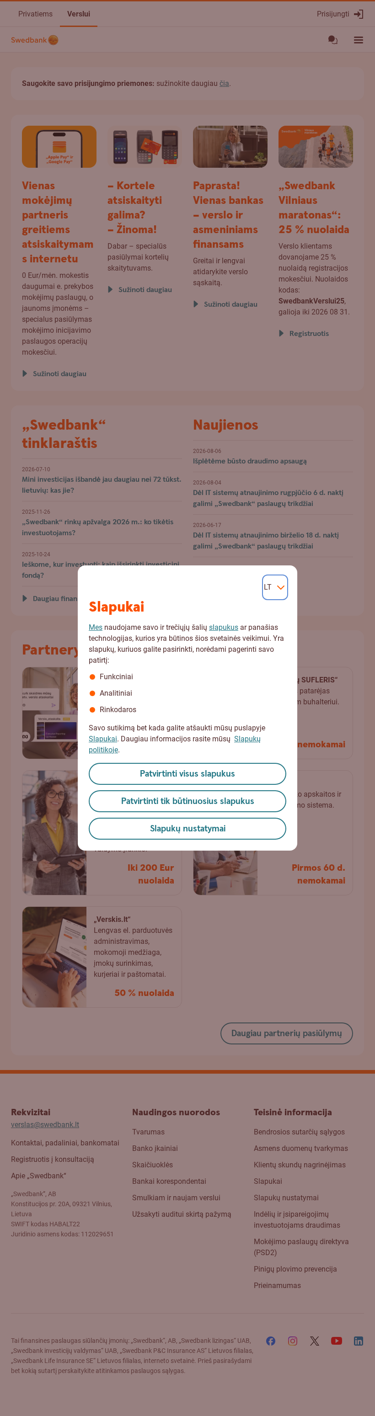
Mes (95, 627)
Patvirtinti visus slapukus (187, 774)
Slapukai (103, 739)
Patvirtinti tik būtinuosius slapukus (187, 801)
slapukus (223, 627)
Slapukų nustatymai (187, 829)
